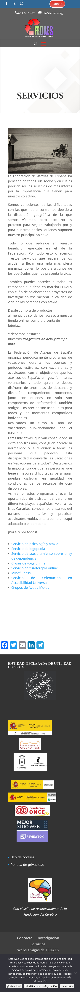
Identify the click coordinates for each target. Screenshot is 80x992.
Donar (57, 4)
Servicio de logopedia (28, 548)
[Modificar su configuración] (75, 973)
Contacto (25, 937)
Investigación (48, 937)
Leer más (67, 986)
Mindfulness (21, 573)
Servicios (38, 944)
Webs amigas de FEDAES (38, 950)
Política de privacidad (27, 864)
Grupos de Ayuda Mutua (30, 587)
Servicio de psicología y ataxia (34, 544)
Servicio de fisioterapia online (34, 568)
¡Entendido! (14, 986)
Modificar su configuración (41, 986)
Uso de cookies (22, 857)
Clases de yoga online (28, 563)
